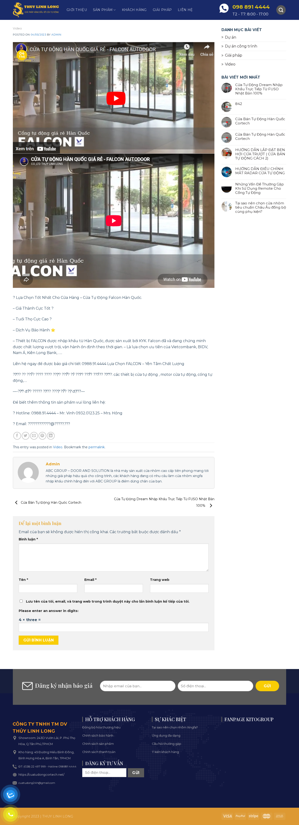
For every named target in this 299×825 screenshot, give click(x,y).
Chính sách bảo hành (97, 735)
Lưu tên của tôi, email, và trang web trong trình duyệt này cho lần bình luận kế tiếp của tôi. (107, 601)
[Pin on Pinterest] (42, 436)
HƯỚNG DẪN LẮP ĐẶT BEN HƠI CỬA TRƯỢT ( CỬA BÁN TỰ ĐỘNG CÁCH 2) (260, 154)
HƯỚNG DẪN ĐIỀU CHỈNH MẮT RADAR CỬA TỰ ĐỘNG (260, 171)
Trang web (159, 580)
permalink (97, 447)
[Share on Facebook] (17, 436)
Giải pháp (162, 10)
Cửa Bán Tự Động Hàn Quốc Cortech (50, 502)
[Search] (281, 9)
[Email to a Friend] (34, 436)
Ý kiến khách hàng (165, 752)
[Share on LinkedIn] (51, 436)
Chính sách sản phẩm (98, 743)
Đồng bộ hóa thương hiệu (101, 727)
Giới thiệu (77, 10)
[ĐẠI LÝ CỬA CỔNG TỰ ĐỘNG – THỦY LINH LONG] (36, 10)
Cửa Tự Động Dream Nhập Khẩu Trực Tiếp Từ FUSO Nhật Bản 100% (259, 89)
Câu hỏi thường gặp (166, 743)
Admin (56, 34)
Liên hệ (185, 10)
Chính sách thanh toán (98, 752)
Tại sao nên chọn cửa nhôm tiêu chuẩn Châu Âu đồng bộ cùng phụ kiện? (260, 207)
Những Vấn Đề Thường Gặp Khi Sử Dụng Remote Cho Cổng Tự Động (259, 188)
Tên (23, 580)
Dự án (230, 37)
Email (90, 580)
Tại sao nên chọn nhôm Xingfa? (175, 727)
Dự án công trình (241, 46)
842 (238, 104)
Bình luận (28, 539)
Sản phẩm (103, 10)
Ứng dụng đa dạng (166, 735)
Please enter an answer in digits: (48, 611)
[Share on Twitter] (25, 436)
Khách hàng (134, 10)
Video (17, 28)
